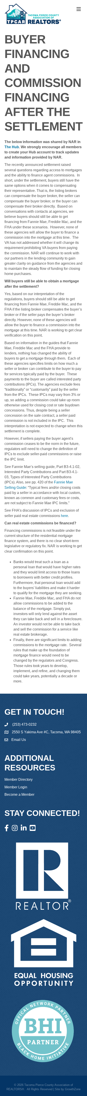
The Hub (11, 147)
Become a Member (19, 794)
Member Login (15, 787)
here (64, 516)
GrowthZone (73, 1089)
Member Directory (18, 779)
